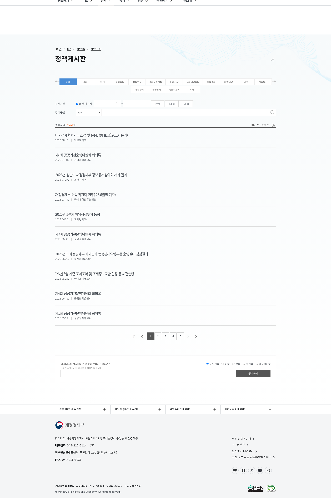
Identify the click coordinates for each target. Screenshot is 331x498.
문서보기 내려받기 (243, 451)
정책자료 (81, 48)
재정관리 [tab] (139, 89)
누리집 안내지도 (114, 486)
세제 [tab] (85, 82)
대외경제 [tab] (211, 82)
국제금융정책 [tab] (192, 82)
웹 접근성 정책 (96, 486)
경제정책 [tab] (120, 82)
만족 (227, 364)
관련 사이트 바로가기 (235, 409)
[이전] (142, 336)
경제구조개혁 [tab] (155, 82)
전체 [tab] (68, 82)
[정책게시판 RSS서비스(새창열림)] (274, 125)
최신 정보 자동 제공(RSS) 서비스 (251, 457)
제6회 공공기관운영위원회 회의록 (78, 293)
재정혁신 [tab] (263, 82)
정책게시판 (96, 48)
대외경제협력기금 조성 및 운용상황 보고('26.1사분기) (91, 135)
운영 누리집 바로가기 (180, 409)
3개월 (186, 103)
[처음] (134, 336)
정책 (69, 48)
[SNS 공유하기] (272, 60)
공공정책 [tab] (156, 89)
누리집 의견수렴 (133, 486)
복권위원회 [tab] (174, 89)
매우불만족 (264, 364)
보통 (238, 364)
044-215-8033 (72, 459)
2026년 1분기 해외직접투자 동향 (77, 214)
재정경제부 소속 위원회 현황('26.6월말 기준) (85, 194)
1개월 (172, 103)
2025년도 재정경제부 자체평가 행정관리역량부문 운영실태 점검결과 (101, 253)
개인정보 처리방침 (65, 486)
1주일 (157, 103)
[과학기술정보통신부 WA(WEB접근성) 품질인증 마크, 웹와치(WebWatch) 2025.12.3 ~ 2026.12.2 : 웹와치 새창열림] (271, 489)
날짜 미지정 (85, 103)
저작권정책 (81, 486)
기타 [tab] (191, 89)
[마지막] (196, 336)
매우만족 (214, 364)
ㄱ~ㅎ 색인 (238, 445)
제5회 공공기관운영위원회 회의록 (78, 313)
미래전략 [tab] (174, 82)
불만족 (249, 364)
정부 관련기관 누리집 (70, 409)
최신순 (255, 124)
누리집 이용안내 (241, 439)
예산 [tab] (102, 82)
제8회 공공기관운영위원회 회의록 (78, 154)
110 (93, 452)
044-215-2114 (77, 445)
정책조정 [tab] (137, 82)
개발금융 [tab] (228, 82)
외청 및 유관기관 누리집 (127, 409)
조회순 (265, 124)
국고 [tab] (246, 82)
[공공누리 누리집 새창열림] (256, 489)
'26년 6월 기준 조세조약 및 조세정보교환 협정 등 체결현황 (94, 273)
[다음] (188, 336)
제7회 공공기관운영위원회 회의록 (78, 234)
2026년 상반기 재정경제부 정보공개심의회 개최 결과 (91, 174)
